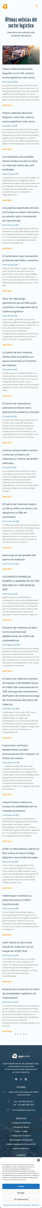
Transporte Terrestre (21, 1135)
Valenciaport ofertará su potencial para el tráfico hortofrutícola (17, 900)
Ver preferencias (21, 1199)
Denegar (21, 1193)
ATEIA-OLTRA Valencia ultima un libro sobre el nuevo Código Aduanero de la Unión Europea (20, 853)
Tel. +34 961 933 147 (24, 1101)
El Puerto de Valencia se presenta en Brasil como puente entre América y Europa (20, 408)
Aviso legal (35, 1205)
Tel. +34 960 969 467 (23, 1104)
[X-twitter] (21, 1079)
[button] (38, 1160)
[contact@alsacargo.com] (8, 1110)
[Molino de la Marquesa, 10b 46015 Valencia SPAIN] (3, 1092)
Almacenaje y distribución (21, 1140)
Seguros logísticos (21, 1148)
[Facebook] (16, 1079)
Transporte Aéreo (21, 1127)
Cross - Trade (21, 1131)
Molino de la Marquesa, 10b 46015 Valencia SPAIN (24, 1093)
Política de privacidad (24, 1205)
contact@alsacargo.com (23, 1110)
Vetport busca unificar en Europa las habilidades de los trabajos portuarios (19, 806)
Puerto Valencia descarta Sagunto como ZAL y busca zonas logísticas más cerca (18, 73)
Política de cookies (9, 1205)
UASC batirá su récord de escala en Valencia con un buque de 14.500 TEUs (17, 947)
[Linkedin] (26, 1079)
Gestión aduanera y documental (21, 1144)
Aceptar (21, 1186)
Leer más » (7, 105)
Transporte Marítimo (21, 1122)
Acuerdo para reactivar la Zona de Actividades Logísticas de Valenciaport (20, 993)
